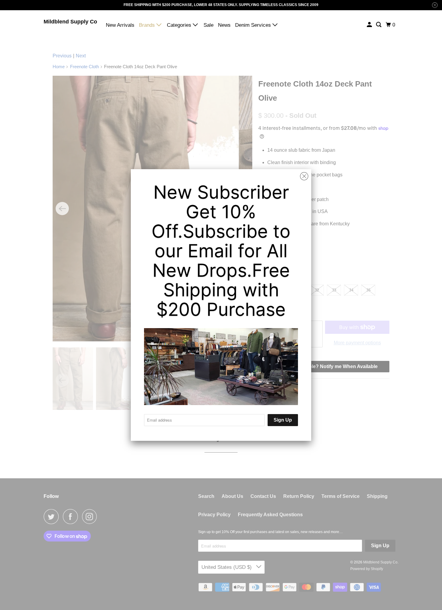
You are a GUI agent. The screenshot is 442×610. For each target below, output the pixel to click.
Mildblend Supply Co (70, 22)
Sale (208, 25)
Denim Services (253, 25)
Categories (180, 25)
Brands (147, 25)
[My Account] (370, 25)
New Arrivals (120, 25)
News (224, 25)
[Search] (379, 25)
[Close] (304, 176)
